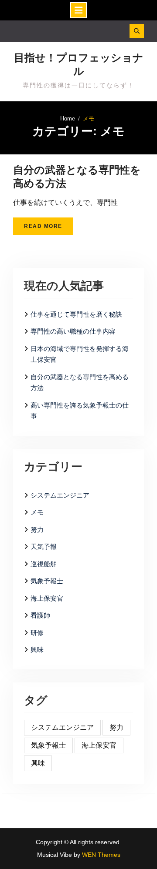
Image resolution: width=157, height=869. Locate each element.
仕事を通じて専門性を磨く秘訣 (76, 314)
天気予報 (44, 546)
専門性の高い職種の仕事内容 (73, 331)
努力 (37, 529)
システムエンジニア (60, 495)
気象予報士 (47, 581)
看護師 (40, 615)
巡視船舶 (44, 564)
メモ (37, 512)
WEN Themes (101, 854)
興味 (37, 649)
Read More (43, 226)
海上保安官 (47, 598)
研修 (37, 632)
